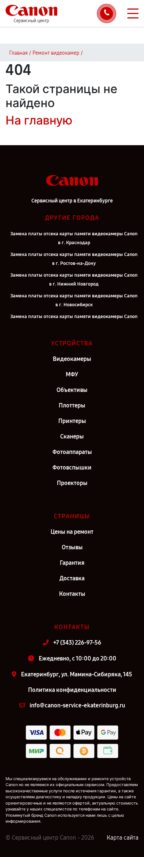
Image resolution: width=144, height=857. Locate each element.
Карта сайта (122, 837)
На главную (39, 120)
